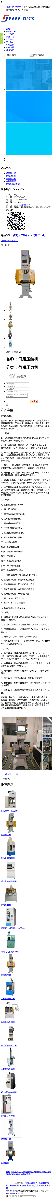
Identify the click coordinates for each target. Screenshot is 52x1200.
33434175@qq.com (22, 205)
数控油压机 (11, 181)
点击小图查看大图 (14, 352)
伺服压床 (5, 1163)
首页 (8, 29)
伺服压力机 (11, 31)
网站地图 (19, 7)
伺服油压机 (11, 176)
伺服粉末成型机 (8, 858)
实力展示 (10, 42)
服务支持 (10, 47)
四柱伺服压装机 (8, 1069)
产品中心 (10, 37)
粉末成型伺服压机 (9, 1092)
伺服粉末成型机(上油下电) (12, 928)
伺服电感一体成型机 (10, 811)
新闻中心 (10, 39)
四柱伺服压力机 (8, 999)
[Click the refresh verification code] (33, 401)
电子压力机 (11, 178)
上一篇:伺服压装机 (9, 241)
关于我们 (10, 34)
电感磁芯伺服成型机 (10, 952)
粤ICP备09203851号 (14, 1193)
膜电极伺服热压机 (9, 881)
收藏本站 (10, 7)
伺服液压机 (27, 1185)
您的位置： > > (23, 235)
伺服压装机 (6, 834)
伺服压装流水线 (13, 184)
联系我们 (10, 50)
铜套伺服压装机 (8, 1022)
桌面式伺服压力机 (9, 1045)
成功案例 (10, 45)
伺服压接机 (6, 905)
